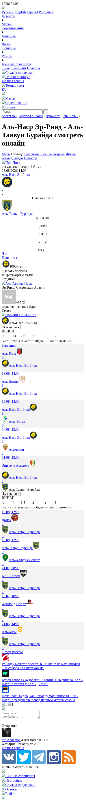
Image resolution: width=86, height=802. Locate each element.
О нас (6, 68)
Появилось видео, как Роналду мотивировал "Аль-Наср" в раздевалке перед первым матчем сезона (40, 698)
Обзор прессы (12, 652)
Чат (4, 254)
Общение (9, 48)
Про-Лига (53, 116)
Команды (9, 36)
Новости (8, 16)
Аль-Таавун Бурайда (17, 214)
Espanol (32, 12)
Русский (8, 12)
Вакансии (18, 68)
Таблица (17, 154)
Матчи (7, 24)
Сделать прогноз (14, 271)
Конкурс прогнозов (16, 64)
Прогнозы (31, 154)
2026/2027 (70, 116)
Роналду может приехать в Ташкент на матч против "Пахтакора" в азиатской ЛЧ (41, 666)
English (20, 12)
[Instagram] (54, 763)
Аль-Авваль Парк (18, 283)
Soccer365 (9, 116)
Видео (6, 44)
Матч (6, 154)
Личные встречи (52, 154)
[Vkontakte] (9, 763)
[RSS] (69, 763)
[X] (24, 763)
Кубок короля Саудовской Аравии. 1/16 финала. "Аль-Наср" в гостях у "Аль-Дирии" (42, 682)
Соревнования (13, 28)
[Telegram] (39, 763)
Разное (7, 56)
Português (46, 12)
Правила (33, 68)
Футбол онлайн (31, 116)
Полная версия (13, 81)
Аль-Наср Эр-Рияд (16, 174)
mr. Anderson (11, 740)
